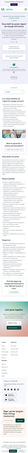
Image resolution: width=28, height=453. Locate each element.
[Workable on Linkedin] (5, 390)
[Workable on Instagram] (18, 390)
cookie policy (18, 448)
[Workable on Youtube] (11, 390)
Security (3, 357)
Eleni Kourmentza (14, 67)
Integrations (4, 354)
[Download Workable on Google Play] (10, 400)
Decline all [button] (21, 451)
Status (3, 376)
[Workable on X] (15, 390)
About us (4, 364)
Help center (13, 346)
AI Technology (5, 352)
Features (4, 349)
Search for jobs (14, 354)
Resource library (15, 349)
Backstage (4, 370)
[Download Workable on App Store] (10, 395)
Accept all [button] (13, 451)
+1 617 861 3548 (13, 381)
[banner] (14, 146)
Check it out (14, 4)
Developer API (14, 352)
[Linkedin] (14, 72)
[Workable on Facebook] (8, 390)
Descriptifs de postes (8, 16)
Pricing (3, 346)
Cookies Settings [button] (5, 451)
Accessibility (4, 373)
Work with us (5, 367)
